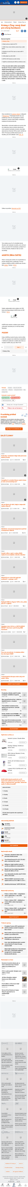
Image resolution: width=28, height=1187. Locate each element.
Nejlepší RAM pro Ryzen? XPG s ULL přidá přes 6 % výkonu (14, 602)
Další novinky (14, 728)
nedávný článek (16, 114)
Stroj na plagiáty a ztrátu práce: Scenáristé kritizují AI (6, 1067)
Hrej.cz (3, 968)
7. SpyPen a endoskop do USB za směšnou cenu (13, 61)
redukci (6, 265)
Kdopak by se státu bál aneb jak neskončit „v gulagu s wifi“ (11, 578)
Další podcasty (14, 917)
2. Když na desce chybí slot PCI (9, 44)
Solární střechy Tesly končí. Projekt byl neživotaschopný (6, 1157)
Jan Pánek (5, 532)
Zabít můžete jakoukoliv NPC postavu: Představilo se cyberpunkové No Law (6, 1092)
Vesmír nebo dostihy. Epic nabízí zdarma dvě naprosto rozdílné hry (6, 1061)
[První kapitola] (2, 347)
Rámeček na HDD (16, 208)
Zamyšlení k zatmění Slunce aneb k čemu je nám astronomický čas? (13, 481)
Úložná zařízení (8, 22)
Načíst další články (14, 684)
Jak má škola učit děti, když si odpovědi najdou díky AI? (13, 505)
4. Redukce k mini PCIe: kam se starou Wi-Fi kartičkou (12, 52)
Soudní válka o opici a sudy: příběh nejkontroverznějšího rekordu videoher (13, 554)
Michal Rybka (6, 459)
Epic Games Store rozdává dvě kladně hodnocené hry (5, 1098)
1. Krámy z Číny (5, 41)
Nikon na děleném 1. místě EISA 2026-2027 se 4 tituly (20, 1155)
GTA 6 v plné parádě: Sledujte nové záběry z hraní (11, 971)
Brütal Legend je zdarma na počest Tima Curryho (20, 1124)
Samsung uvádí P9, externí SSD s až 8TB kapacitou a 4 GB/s (19, 1143)
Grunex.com (4, 987)
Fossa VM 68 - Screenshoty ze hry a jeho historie (6, 1115)
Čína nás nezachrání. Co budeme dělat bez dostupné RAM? (12, 653)
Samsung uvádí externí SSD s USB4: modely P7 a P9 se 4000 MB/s (7, 1143)
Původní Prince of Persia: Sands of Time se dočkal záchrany (20, 1119)
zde (13, 423)
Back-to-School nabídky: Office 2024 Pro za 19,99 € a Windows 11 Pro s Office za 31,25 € (7, 1150)
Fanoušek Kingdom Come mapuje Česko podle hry (20, 1114)
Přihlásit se (24, 2)
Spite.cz (4, 974)
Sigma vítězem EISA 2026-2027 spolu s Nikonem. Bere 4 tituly (20, 1149)
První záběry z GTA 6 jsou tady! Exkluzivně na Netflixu (10, 984)
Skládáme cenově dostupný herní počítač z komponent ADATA (13, 529)
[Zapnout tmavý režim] (18, 2)
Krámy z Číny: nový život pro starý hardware (22, 22)
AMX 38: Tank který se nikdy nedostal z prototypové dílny (6, 1121)
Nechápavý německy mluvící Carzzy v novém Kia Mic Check (20, 1085)
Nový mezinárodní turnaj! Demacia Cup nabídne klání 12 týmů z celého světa (20, 1098)
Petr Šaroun (8, 34)
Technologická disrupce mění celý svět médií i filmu (13, 677)
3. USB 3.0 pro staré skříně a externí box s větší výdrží (13, 47)
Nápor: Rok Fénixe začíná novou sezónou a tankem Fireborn (7, 1127)
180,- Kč (21, 134)
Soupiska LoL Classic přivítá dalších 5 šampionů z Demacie (20, 1091)
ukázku (24, 423)
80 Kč (14, 265)
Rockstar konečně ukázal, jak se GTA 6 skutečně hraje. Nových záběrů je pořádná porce (11, 964)
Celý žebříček (14, 845)
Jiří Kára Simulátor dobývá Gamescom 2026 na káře (9, 978)
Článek (15, 22)
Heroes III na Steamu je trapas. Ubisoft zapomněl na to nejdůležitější (10, 991)
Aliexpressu (6, 116)
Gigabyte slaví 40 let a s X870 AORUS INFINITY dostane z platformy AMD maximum (13, 628)
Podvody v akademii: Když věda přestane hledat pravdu (13, 456)
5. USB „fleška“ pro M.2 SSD (8, 56)
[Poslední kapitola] (25, 347)
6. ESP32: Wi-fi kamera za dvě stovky (11, 58)
